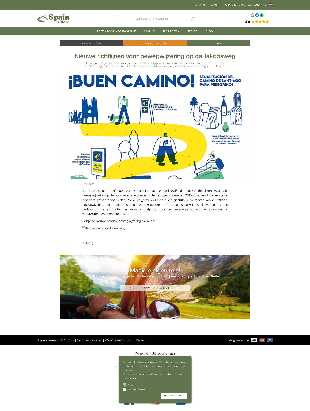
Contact (215, 4)
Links (71, 340)
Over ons (200, 5)
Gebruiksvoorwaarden (89, 340)
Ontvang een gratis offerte (157, 288)
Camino (149, 31)
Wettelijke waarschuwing (119, 340)
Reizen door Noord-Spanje (116, 31)
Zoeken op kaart (91, 43)
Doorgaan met (174, 395)
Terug (89, 243)
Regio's (192, 31)
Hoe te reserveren (47, 340)
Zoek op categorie (155, 43)
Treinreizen (171, 31)
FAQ (218, 43)
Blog (209, 31)
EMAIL (241, 5)
